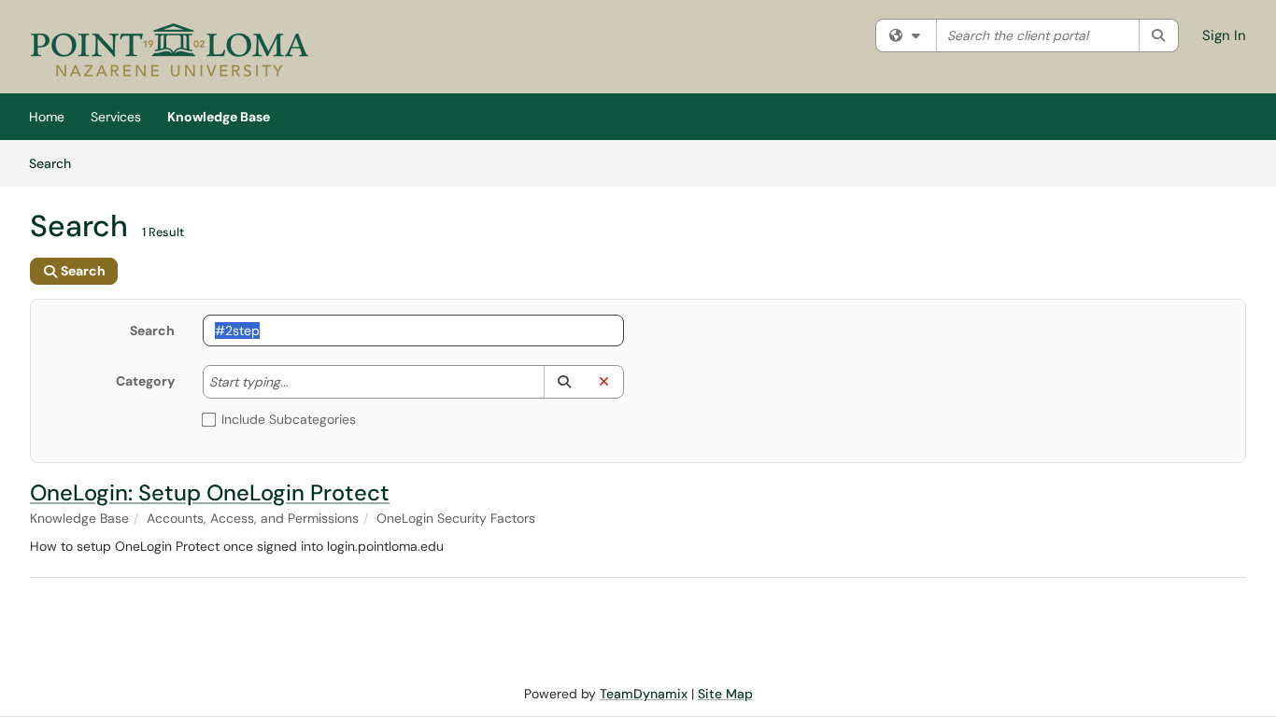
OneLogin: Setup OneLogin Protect (210, 492)
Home (46, 116)
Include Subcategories (288, 419)
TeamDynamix (644, 693)
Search (56, 163)
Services (116, 116)
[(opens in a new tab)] (170, 51)
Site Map (725, 693)
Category (145, 381)
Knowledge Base (218, 116)
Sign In (1224, 35)
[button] (564, 382)
